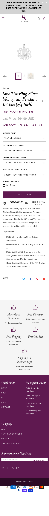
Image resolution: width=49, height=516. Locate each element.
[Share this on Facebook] (30, 279)
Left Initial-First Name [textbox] (14, 145)
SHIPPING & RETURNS (11, 443)
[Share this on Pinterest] (37, 279)
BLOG (3, 397)
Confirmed (11, 185)
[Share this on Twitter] (23, 279)
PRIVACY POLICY (9, 439)
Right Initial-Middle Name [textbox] (15, 170)
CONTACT (5, 407)
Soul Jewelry (28, 481)
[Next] (44, 77)
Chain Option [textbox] (9, 133)
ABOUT (4, 402)
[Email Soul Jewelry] (17, 469)
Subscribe (38, 460)
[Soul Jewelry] (24, 18)
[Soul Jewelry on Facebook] (8, 469)
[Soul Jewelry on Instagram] (3, 469)
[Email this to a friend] (43, 279)
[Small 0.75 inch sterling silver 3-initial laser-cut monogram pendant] (24, 51)
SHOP (3, 393)
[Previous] (5, 77)
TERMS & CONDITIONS (11, 434)
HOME (4, 388)
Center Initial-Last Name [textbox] (15, 157)
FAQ (3, 429)
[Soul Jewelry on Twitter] (12, 469)
